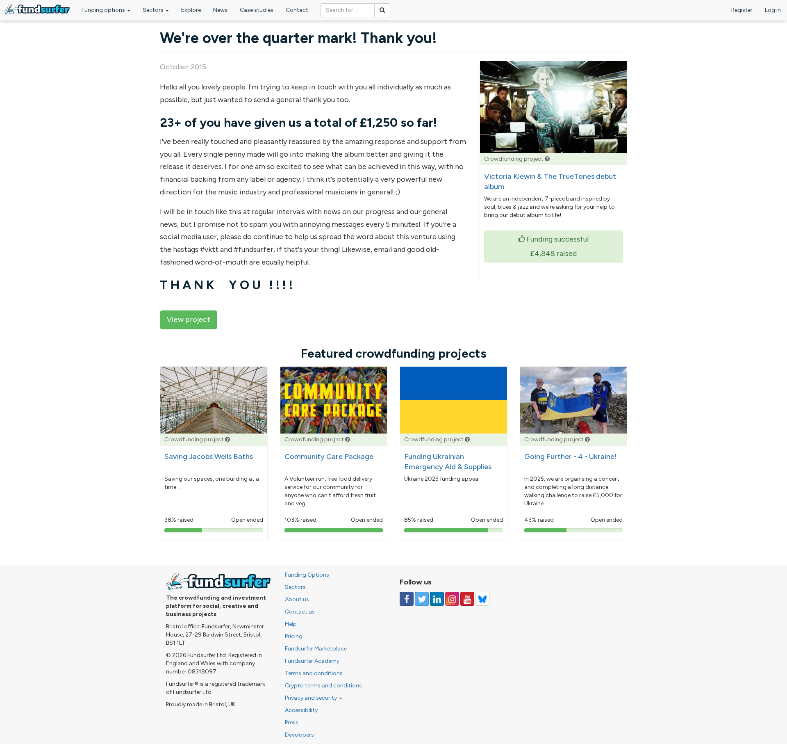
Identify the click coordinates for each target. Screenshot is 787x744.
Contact (297, 10)
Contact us (300, 611)
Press (291, 722)
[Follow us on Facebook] (407, 599)
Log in (773, 10)
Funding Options (307, 574)
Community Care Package (328, 456)
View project (188, 319)
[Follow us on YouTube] (467, 599)
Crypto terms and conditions (323, 685)
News (220, 10)
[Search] (382, 10)
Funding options (104, 10)
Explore (191, 10)
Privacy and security (311, 697)
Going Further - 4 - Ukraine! (570, 456)
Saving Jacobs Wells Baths (208, 456)
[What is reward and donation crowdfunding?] (547, 158)
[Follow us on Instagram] (452, 599)
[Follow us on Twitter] (422, 599)
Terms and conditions (314, 673)
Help (291, 624)
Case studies (256, 10)
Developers (299, 734)
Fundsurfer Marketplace (316, 648)
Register (742, 10)
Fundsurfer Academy (312, 660)
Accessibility (301, 710)
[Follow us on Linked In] (437, 599)
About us (297, 599)
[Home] (37, 9)
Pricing (294, 636)
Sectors (154, 10)
